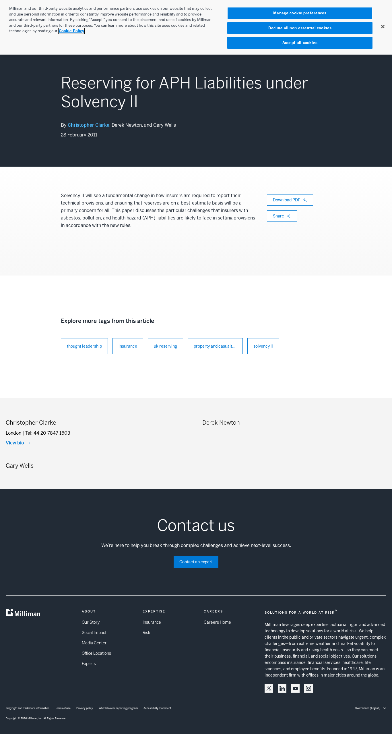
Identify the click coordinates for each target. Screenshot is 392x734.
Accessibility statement (157, 708)
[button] (269, 688)
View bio (15, 443)
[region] (196, 27)
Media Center (94, 643)
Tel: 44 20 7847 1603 (47, 433)
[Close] (383, 26)
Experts (89, 663)
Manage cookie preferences (299, 13)
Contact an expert (196, 562)
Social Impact (94, 632)
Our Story (91, 622)
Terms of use (63, 708)
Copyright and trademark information (27, 708)
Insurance (152, 622)
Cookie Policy (71, 30)
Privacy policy (84, 708)
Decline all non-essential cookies (299, 28)
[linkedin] (282, 688)
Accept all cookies (299, 42)
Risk (146, 632)
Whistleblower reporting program (118, 708)
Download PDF (286, 200)
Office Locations (96, 653)
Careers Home (217, 622)
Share (278, 216)
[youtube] (295, 688)
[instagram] (308, 688)
